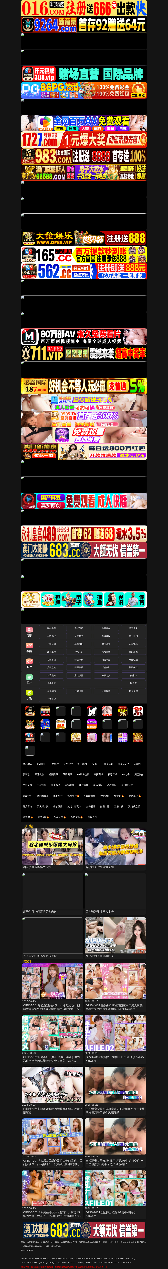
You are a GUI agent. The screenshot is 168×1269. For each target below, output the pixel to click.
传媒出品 (51, 683)
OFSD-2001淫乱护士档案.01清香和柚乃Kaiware (111, 1214)
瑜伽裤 (106, 667)
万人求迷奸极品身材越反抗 (40, 956)
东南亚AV (133, 643)
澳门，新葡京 (74, 806)
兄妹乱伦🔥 (60, 817)
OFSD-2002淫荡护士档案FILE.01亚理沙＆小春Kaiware (115, 1059)
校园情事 (78, 691)
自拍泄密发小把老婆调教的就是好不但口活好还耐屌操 (52, 1110)
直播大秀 (119, 806)
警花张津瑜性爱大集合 (100, 911)
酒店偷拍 (139, 774)
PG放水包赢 (83, 774)
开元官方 (27, 806)
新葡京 (26, 774)
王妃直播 (41, 785)
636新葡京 (89, 795)
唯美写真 (106, 675)
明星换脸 (78, 667)
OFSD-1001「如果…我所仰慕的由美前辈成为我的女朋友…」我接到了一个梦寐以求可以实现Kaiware (52, 1164)
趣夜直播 (83, 785)
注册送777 (123, 763)
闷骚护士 (133, 667)
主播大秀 (27, 785)
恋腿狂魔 (133, 659)
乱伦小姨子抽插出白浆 (100, 956)
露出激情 (78, 675)
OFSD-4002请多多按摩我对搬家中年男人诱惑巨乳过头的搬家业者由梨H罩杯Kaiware (114, 1007)
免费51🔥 (119, 795)
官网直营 (68, 763)
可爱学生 (106, 659)
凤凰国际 (67, 774)
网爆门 (133, 675)
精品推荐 (51, 628)
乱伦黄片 (55, 785)
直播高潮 (98, 774)
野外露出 (133, 651)
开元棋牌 (54, 763)
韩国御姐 (78, 643)
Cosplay (106, 635)
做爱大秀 (104, 806)
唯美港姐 (106, 643)
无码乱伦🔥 (135, 795)
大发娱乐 (27, 795)
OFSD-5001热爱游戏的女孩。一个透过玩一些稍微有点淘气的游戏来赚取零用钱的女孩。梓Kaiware (51, 1008)
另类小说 (51, 698)
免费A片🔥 (43, 817)
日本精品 (78, 635)
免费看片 (90, 806)
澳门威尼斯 (134, 806)
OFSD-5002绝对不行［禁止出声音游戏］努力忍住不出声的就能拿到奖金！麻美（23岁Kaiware (51, 1060)
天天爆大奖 (43, 806)
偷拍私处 (69, 785)
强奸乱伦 (78, 628)
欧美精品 (106, 628)
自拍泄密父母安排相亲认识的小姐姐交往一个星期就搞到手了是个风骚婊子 (115, 1110)
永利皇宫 (58, 795)
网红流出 (106, 651)
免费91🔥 (28, 817)
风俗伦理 (133, 691)
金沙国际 (58, 806)
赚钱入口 (92, 817)
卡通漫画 (51, 675)
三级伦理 (51, 635)
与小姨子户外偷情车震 (100, 867)
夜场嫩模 (98, 785)
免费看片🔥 (73, 795)
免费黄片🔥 (77, 817)
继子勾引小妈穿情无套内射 (40, 911)
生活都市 (51, 691)
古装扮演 (51, 659)
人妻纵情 (106, 691)
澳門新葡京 (43, 795)
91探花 (78, 651)
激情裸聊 (104, 795)
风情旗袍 (51, 667)
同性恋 (133, 683)
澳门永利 (82, 763)
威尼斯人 (27, 763)
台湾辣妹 (51, 643)
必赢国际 (53, 774)
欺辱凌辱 (51, 651)
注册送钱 (108, 763)
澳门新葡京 (127, 785)
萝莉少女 (133, 628)
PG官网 (41, 763)
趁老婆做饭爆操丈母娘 (37, 867)
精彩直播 (112, 774)
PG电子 (95, 763)
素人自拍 (133, 635)
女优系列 (78, 659)
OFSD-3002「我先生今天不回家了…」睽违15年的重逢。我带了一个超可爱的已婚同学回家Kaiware (51, 1215)
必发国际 (112, 785)
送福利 (137, 763)
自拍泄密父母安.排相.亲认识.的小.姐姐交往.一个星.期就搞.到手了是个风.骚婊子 (114, 1162)
